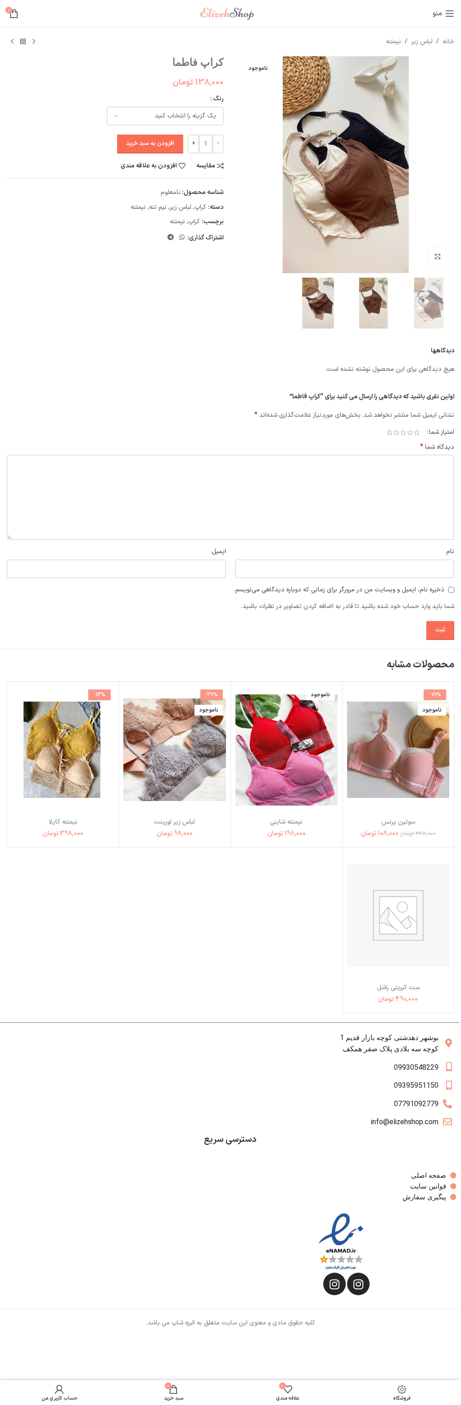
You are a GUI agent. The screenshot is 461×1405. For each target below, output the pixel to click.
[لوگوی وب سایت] (230, 13)
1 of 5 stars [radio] (416, 432)
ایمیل (219, 551)
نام (450, 551)
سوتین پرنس (398, 822)
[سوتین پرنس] (398, 750)
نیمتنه (393, 41)
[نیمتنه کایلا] (63, 750)
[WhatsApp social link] (181, 237)
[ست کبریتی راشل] (398, 915)
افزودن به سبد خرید (150, 143)
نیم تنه (158, 207)
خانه (448, 41)
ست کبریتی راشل (398, 987)
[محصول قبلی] (33, 41)
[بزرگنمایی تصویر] (437, 256)
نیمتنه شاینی (286, 822)
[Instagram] (358, 1284)
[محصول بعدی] (12, 41)
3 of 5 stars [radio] (403, 432)
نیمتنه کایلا (63, 822)
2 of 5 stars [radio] (410, 432)
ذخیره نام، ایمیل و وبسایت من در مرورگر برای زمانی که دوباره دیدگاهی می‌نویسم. (339, 589)
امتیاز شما (441, 432)
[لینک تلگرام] (170, 237)
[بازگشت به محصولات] (23, 41)
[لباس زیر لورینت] (174, 750)
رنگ (218, 99)
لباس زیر (422, 41)
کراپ (200, 207)
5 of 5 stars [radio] (389, 432)
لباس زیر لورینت (174, 822)
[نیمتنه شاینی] (286, 750)
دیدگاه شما (437, 447)
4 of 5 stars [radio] (396, 432)
